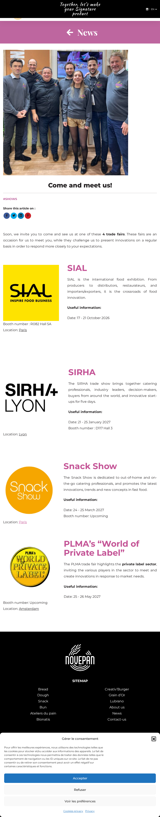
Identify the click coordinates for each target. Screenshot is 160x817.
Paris (23, 330)
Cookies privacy (73, 811)
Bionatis (43, 719)
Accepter (80, 778)
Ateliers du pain (43, 713)
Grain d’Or (117, 695)
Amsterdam (29, 609)
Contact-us (117, 719)
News (117, 713)
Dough (43, 695)
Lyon (23, 434)
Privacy (90, 811)
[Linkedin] (146, 9)
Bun (43, 707)
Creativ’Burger (117, 689)
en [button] (153, 9)
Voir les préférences (80, 801)
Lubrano (117, 701)
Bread (43, 689)
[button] (154, 739)
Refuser (80, 790)
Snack (43, 701)
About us (117, 707)
